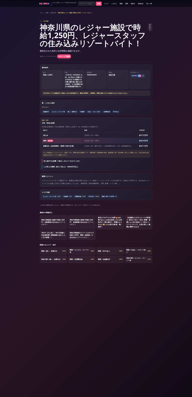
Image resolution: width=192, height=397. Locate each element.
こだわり (114, 4)
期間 (126, 4)
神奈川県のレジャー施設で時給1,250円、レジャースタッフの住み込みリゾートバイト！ (76, 13)
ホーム (42, 13)
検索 (98, 4)
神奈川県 (53, 13)
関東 (47, 13)
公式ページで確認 (64, 56)
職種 (121, 4)
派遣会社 (141, 4)
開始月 (133, 4)
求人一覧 (149, 4)
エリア (106, 4)
